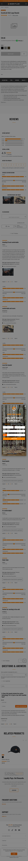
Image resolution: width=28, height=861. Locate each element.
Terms (15, 453)
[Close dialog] (25, 406)
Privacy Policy (10, 453)
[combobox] (5, 435)
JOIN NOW (14, 438)
